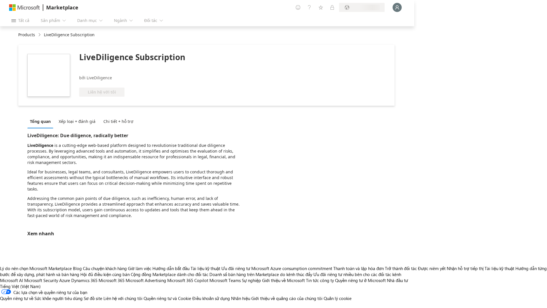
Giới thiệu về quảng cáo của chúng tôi (287, 298)
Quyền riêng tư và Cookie (167, 298)
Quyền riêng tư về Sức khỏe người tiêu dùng (41, 298)
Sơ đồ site (93, 298)
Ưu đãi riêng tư (235, 268)
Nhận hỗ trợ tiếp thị (465, 268)
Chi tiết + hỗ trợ (118, 121)
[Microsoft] (24, 7)
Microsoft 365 (111, 280)
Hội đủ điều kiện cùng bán (105, 274)
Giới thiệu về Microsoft (283, 280)
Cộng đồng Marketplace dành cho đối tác (169, 274)
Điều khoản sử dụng (211, 298)
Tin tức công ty (320, 280)
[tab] (41, 121)
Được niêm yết (432, 268)
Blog (77, 268)
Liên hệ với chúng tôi (122, 298)
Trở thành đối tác (401, 268)
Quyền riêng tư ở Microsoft (360, 280)
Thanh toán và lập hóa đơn (358, 268)
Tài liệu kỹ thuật (205, 268)
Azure (64, 280)
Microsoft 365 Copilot (187, 280)
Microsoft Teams (225, 280)
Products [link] (26, 34)
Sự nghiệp (251, 280)
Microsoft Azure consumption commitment (292, 268)
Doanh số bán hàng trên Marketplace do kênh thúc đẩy (260, 274)
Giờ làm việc (139, 268)
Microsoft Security (41, 280)
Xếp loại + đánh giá (77, 121)
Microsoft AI (11, 280)
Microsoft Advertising (146, 280)
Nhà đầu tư (397, 280)
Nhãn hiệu (240, 298)
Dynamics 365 (84, 280)
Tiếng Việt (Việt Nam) (20, 286)
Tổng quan (40, 121)
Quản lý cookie (338, 298)
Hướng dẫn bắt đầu (170, 268)
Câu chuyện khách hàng (105, 268)
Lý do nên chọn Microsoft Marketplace (36, 268)
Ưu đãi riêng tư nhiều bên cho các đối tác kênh (357, 274)
